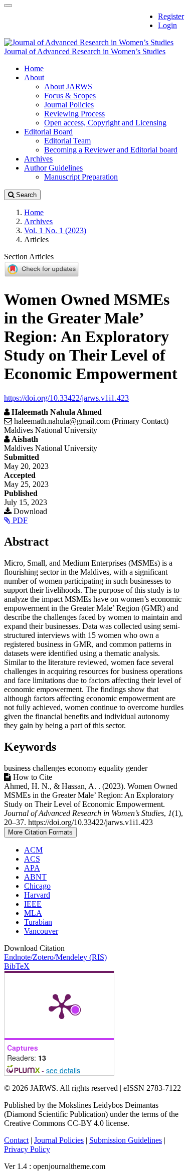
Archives (38, 158)
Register (171, 16)
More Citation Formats (40, 832)
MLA (33, 913)
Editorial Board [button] (48, 131)
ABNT (35, 877)
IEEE (33, 904)
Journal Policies (69, 104)
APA (32, 868)
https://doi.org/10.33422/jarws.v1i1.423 (66, 398)
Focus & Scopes (70, 95)
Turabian (38, 922)
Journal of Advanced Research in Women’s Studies (84, 51)
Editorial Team (67, 140)
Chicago (37, 886)
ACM (33, 850)
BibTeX (17, 966)
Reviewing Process (74, 113)
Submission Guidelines (125, 1140)
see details (63, 1070)
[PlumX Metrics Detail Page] (62, 1005)
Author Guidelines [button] (53, 167)
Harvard (37, 895)
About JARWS (68, 86)
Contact (16, 1140)
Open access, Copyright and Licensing (105, 122)
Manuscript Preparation (81, 177)
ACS (32, 859)
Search (25, 195)
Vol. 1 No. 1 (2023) (55, 230)
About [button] (34, 77)
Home (34, 68)
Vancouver (41, 931)
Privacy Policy (27, 1149)
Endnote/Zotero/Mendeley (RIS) (55, 957)
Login (167, 25)
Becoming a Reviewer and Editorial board (110, 149)
